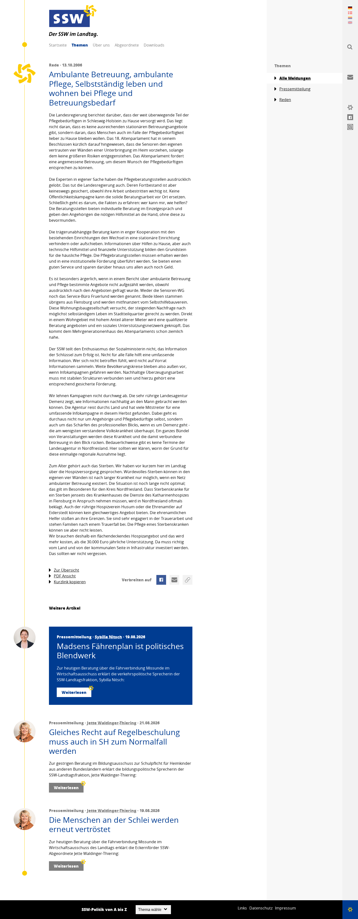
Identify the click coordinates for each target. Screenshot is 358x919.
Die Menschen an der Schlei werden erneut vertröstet (114, 824)
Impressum (285, 908)
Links (242, 908)
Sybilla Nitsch (108, 636)
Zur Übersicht (66, 570)
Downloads (154, 45)
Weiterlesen (74, 692)
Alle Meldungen (295, 78)
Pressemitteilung (295, 89)
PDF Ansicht (65, 576)
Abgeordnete (127, 45)
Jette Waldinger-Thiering (111, 722)
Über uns (101, 45)
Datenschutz (261, 908)
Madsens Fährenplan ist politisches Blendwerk (120, 650)
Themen (80, 45)
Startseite (58, 45)
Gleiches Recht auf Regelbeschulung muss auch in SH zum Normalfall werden (114, 742)
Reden (285, 99)
